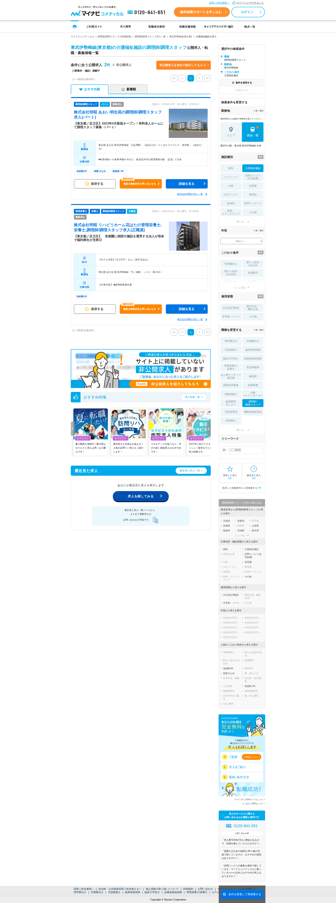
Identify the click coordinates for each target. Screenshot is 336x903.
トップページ (75, 26)
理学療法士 (80, 892)
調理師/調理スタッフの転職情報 (114, 36)
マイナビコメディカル (82, 36)
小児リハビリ (230, 194)
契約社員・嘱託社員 (253, 308)
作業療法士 (97, 892)
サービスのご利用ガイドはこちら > (249, 799)
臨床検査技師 (132, 892)
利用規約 (188, 888)
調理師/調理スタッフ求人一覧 (150, 36)
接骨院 (231, 203)
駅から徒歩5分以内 (253, 264)
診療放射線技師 (173, 892)
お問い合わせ (205, 888)
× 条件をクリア (242, 90)
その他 (253, 212)
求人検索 (125, 26)
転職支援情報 (187, 26)
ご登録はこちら (250, 757)
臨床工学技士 (152, 892)
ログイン (247, 12)
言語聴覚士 (114, 892)
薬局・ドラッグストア (231, 212)
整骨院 (253, 194)
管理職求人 (231, 263)
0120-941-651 (147, 12)
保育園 (253, 185)
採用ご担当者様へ (219, 2)
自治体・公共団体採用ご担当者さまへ (119, 888)
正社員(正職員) (230, 307)
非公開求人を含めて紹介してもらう (182, 65)
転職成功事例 (156, 26)
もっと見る (240, 287)
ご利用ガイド (94, 26)
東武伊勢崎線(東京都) (180, 36)
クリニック (231, 177)
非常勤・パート (231, 316)
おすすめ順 (92, 89)
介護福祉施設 (253, 168)
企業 (230, 185)
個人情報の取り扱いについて (162, 888)
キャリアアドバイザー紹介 (218, 26)
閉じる (240, 222)
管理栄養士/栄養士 (196, 892)
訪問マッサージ (253, 203)
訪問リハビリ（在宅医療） (253, 177)
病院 (230, 168)
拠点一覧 (249, 26)
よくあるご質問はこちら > (253, 803)
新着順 (131, 89)
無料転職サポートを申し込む (201, 12)
